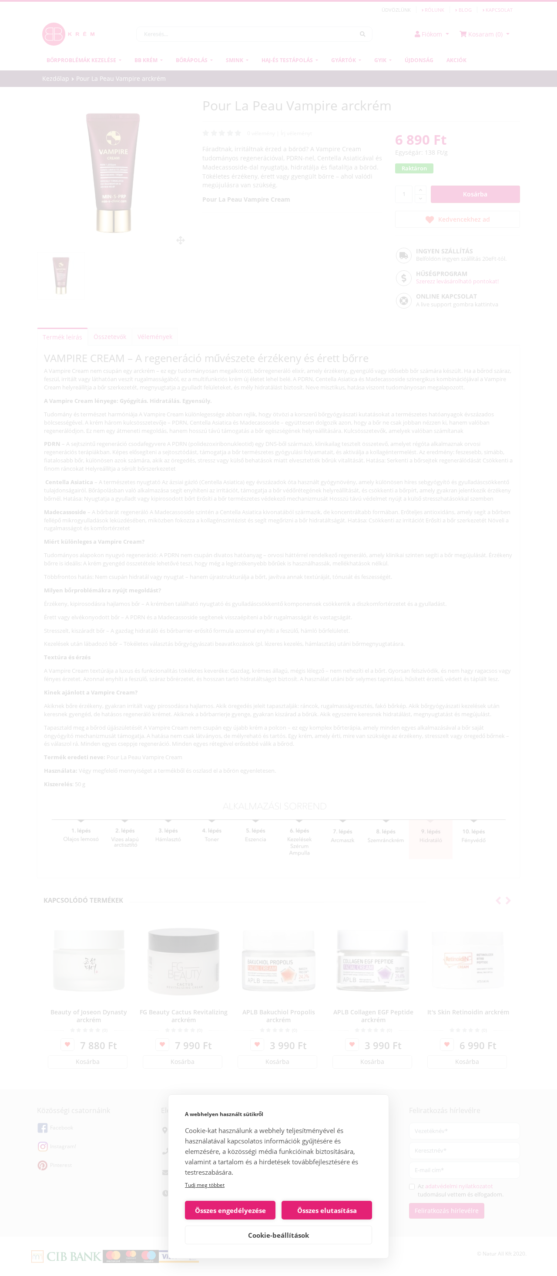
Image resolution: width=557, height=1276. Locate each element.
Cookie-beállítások (278, 1235)
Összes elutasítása (327, 1210)
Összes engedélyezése (230, 1210)
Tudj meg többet (205, 1185)
